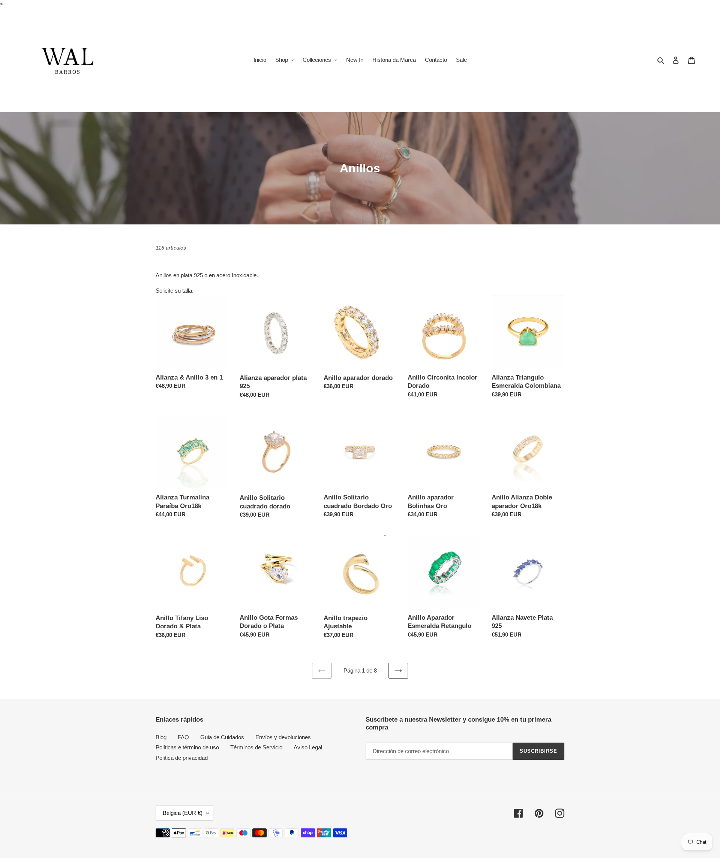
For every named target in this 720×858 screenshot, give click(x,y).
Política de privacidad (182, 758)
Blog (161, 737)
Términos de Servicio (256, 747)
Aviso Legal (308, 747)
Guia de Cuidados (222, 737)
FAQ (183, 737)
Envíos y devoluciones (283, 737)
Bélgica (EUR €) (182, 813)
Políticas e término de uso (187, 747)
